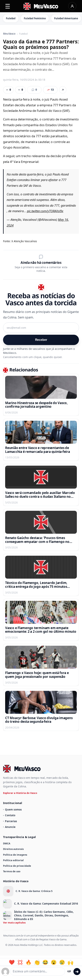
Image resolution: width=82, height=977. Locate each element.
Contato (10, 815)
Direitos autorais (13, 849)
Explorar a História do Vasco (20, 793)
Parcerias (11, 821)
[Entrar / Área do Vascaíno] (72, 6)
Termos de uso (11, 871)
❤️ (12, 962)
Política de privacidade (17, 865)
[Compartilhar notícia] (62, 89)
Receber (41, 339)
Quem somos (13, 809)
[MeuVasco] (41, 6)
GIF (69, 971)
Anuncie (10, 827)
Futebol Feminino (35, 18)
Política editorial (13, 860)
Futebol (10, 18)
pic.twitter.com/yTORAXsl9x (45, 211)
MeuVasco (9, 33)
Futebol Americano (66, 18)
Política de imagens (15, 854)
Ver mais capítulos (14, 922)
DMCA (6, 843)
